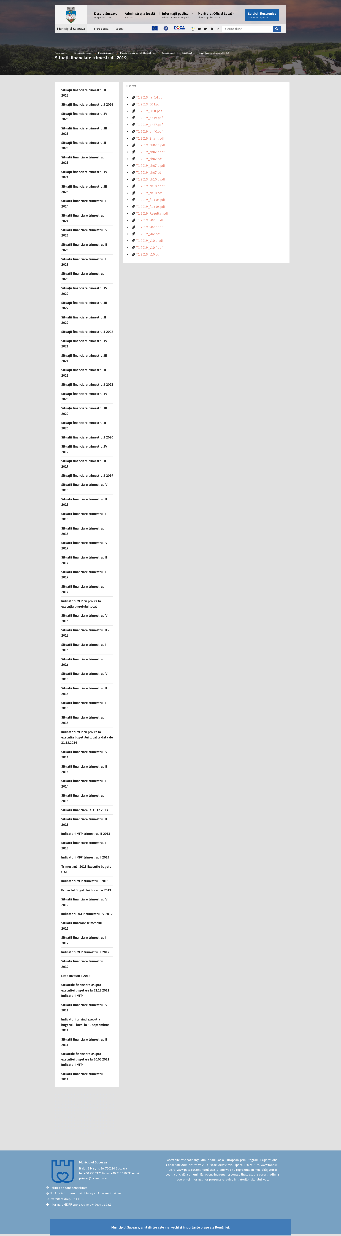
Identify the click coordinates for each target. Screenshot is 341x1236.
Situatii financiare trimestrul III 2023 (84, 247)
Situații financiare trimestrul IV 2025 (84, 116)
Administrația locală (140, 15)
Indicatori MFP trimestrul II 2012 (85, 952)
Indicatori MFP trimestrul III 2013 (85, 834)
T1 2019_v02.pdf (148, 234)
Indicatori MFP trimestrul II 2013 (85, 857)
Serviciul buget (169, 53)
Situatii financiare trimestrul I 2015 (83, 720)
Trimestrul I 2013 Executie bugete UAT (86, 869)
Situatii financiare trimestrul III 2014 (84, 769)
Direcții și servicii (105, 53)
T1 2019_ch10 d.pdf (150, 179)
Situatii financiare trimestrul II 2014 (83, 783)
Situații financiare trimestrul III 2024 (84, 189)
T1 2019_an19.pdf (149, 118)
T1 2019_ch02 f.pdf (150, 152)
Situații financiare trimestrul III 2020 (84, 410)
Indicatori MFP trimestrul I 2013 (84, 881)
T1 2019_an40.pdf (149, 131)
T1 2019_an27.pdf (149, 125)
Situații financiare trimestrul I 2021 (87, 384)
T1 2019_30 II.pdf (149, 111)
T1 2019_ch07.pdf (149, 172)
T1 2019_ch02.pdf (149, 159)
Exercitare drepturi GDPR (67, 1199)
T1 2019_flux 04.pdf (150, 207)
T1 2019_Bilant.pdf (150, 138)
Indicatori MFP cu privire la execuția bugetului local (81, 603)
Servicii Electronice (262, 15)
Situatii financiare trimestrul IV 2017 (84, 545)
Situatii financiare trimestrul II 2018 (83, 516)
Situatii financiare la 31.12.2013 (84, 810)
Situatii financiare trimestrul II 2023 (83, 261)
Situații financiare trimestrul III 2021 (84, 358)
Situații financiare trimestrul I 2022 (87, 332)
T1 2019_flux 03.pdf (150, 200)
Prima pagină (101, 29)
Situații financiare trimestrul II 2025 (83, 145)
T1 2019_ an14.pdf (150, 97)
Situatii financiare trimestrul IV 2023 (84, 232)
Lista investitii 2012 (75, 976)
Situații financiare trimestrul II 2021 (83, 372)
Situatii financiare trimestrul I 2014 (83, 798)
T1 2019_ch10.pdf (149, 193)
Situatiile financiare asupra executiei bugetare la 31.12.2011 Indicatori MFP (85, 990)
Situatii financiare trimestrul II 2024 (83, 203)
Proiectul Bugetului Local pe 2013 (86, 890)
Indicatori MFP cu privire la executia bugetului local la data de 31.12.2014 (87, 737)
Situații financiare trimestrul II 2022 (83, 320)
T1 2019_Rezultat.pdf (152, 213)
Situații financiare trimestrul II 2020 (83, 425)
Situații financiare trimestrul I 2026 (87, 104)
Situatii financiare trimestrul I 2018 (83, 531)
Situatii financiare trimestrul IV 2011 (84, 1007)
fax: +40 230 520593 (118, 1173)
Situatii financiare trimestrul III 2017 (84, 560)
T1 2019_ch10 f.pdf (150, 186)
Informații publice (176, 15)
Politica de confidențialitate (68, 1188)
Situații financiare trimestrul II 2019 (83, 463)
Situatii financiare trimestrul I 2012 (83, 963)
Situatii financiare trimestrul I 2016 (83, 661)
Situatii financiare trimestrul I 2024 (83, 218)
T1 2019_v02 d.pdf (149, 220)
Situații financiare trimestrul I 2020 (87, 437)
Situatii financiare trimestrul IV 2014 (84, 754)
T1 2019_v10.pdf (148, 254)
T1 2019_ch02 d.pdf (150, 145)
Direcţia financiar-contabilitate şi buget (137, 53)
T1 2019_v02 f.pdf (149, 227)
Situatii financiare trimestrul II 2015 (83, 705)
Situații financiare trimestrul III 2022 (84, 305)
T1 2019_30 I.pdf (148, 104)
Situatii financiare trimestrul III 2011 (84, 1042)
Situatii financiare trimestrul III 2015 (84, 690)
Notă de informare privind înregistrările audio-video (85, 1193)
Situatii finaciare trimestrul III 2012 (83, 925)
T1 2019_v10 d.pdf (149, 241)
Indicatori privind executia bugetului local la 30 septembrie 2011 (85, 1024)
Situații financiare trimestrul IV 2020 (84, 396)
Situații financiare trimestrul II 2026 (83, 92)
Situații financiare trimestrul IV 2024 (84, 174)
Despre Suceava (105, 15)
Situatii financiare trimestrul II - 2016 (84, 647)
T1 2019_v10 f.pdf (149, 247)
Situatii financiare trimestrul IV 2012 (84, 902)
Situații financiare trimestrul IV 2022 (84, 290)
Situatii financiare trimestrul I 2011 (83, 1076)
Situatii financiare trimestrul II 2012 (83, 940)
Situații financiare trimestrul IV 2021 (84, 343)
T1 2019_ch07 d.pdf (150, 166)
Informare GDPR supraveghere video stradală (80, 1204)
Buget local (187, 53)
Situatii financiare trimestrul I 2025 (83, 159)
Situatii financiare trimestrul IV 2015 (84, 676)
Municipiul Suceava (71, 29)
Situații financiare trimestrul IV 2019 (84, 449)
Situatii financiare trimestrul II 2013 (83, 845)
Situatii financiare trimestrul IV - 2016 (85, 618)
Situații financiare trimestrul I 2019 (214, 53)
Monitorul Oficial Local (215, 15)
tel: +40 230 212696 (92, 1173)
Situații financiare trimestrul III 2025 (84, 130)
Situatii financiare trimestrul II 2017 (83, 574)
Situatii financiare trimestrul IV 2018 (84, 487)
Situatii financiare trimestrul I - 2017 (84, 589)
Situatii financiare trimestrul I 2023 (83, 276)
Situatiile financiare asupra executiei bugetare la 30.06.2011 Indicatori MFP (85, 1059)
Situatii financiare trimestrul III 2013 (84, 821)
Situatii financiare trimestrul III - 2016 (85, 632)
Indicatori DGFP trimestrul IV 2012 (86, 914)
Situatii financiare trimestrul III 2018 (84, 501)
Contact (120, 29)
